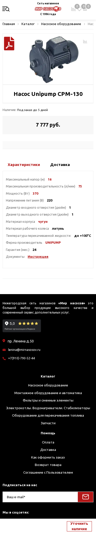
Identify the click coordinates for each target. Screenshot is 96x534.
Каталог (48, 376)
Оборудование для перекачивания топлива (48, 415)
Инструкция (38, 256)
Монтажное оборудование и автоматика (48, 393)
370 (35, 193)
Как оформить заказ (48, 457)
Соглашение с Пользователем (48, 472)
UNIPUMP (53, 242)
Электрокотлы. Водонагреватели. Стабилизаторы (48, 408)
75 (80, 186)
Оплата (48, 442)
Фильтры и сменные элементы (48, 400)
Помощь (48, 433)
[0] (79, 9)
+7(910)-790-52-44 (21, 358)
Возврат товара (48, 465)
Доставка (48, 450)
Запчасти (48, 423)
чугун (43, 221)
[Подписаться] (85, 497)
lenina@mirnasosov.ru (24, 349)
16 (49, 179)
